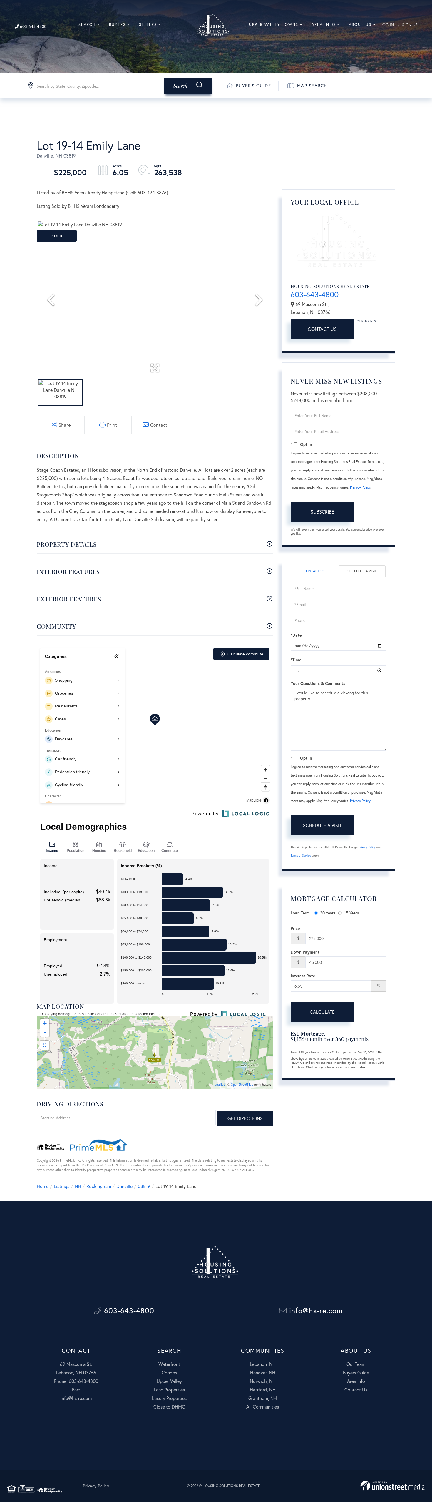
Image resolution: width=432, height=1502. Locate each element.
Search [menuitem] (87, 24)
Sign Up (409, 24)
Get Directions (245, 1118)
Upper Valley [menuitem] (169, 1381)
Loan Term (300, 913)
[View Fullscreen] (44, 1045)
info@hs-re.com (315, 1310)
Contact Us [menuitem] (355, 1389)
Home (42, 1186)
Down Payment (305, 952)
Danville (124, 1186)
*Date (296, 635)
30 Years (327, 913)
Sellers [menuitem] (148, 24)
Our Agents (366, 321)
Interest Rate (303, 976)
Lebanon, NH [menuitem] (263, 1364)
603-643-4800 (32, 26)
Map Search (312, 85)
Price (295, 928)
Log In (387, 24)
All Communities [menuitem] (262, 1407)
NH (78, 1186)
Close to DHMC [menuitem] (169, 1407)
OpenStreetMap (242, 1085)
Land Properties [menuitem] (169, 1389)
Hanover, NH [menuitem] (262, 1372)
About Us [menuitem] (360, 24)
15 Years (351, 913)
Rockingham (98, 1186)
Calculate (322, 1012)
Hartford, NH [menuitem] (263, 1389)
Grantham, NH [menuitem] (262, 1398)
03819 (144, 1186)
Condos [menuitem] (169, 1372)
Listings (61, 1186)
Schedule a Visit (361, 571)
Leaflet (220, 1085)
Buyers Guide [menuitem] (356, 1372)
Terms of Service (301, 855)
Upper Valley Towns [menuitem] (273, 24)
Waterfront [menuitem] (169, 1364)
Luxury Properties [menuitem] (169, 1398)
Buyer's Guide (253, 85)
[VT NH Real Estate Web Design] (392, 1486)
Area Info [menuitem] (324, 24)
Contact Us (322, 329)
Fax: (76, 1389)
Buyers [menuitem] (117, 24)
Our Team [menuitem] (355, 1364)
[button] (188, 86)
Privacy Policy (360, 487)
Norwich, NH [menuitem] (263, 1381)
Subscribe (322, 512)
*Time (296, 660)
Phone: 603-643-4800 (76, 1381)
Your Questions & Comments (318, 683)
